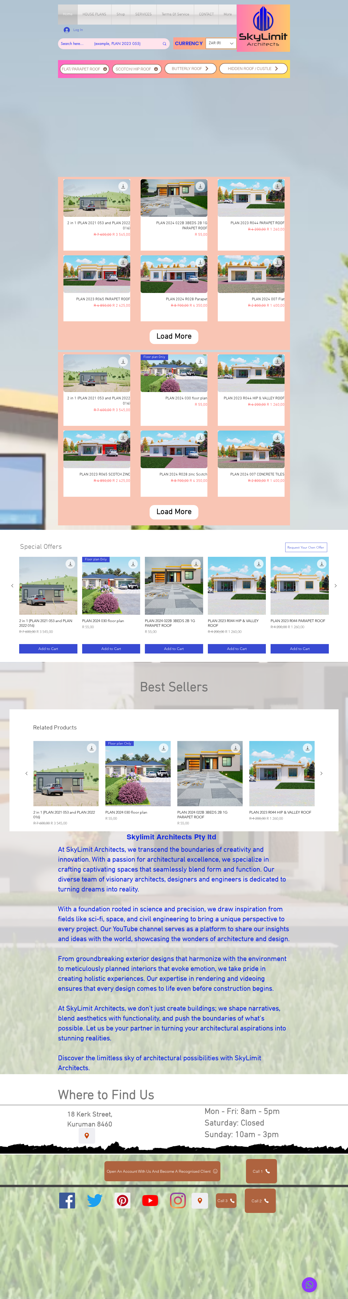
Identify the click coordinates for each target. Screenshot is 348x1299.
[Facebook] (67, 1200)
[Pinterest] (122, 1200)
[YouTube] (150, 1200)
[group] (174, 605)
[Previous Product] (12, 585)
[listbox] (221, 43)
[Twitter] (95, 1200)
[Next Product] (336, 585)
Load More (174, 336)
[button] (94, 14)
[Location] (87, 1136)
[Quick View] (96, 198)
